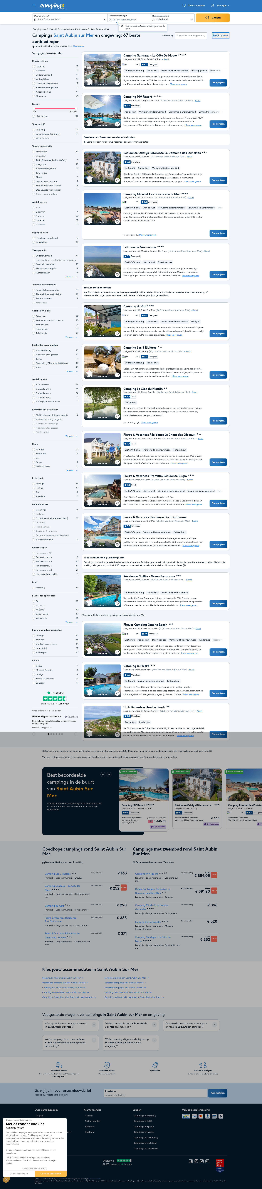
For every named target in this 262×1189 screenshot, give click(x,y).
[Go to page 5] (105, 84)
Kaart (166, 59)
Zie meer (69, 277)
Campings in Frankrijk (145, 1116)
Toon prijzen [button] (218, 83)
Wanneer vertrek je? (118, 16)
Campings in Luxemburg (146, 1137)
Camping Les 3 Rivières (139, 348)
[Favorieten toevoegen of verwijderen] (117, 82)
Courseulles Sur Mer (151, 438)
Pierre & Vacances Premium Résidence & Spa (155, 476)
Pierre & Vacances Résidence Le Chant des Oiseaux (159, 435)
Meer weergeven (178, 84)
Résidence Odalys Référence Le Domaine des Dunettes (162, 153)
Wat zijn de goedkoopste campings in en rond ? (186, 1025)
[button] (6, 1179)
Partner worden (92, 1121)
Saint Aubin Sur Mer (151, 59)
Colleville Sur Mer (150, 711)
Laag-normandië (131, 59)
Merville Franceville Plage (154, 251)
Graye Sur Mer (148, 392)
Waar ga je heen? (41, 16)
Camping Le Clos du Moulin (143, 389)
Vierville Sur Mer (149, 628)
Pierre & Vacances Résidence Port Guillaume (154, 517)
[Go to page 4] (103, 84)
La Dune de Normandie (139, 247)
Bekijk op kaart (220, 35)
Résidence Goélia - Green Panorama (149, 576)
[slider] (34, 108)
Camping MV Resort (137, 97)
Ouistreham (147, 197)
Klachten (89, 1132)
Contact (88, 1116)
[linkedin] (207, 1161)
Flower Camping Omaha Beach (145, 625)
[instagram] (196, 1161)
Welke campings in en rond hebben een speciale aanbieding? (65, 1043)
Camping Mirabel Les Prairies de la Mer (151, 194)
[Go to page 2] (100, 84)
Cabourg (145, 157)
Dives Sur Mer (148, 310)
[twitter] (202, 1161)
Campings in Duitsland (145, 1143)
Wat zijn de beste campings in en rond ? (66, 1025)
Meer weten (78, 46)
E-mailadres (110, 1091)
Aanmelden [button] (218, 1093)
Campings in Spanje (144, 1127)
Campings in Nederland (146, 1148)
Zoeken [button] (216, 17)
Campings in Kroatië (144, 1132)
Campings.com (39, 29)
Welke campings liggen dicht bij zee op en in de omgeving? (127, 1043)
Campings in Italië (143, 1121)
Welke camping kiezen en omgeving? (126, 1025)
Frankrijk (53, 29)
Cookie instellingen (19, 1173)
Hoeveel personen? (160, 16)
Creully (144, 351)
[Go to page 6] (106, 84)
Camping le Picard (136, 666)
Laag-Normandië (68, 29)
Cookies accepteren (50, 1173)
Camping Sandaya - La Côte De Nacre (150, 55)
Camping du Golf (135, 306)
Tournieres (146, 670)
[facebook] (191, 1161)
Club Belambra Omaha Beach (144, 707)
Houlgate (145, 480)
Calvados (83, 29)
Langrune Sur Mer (150, 100)
